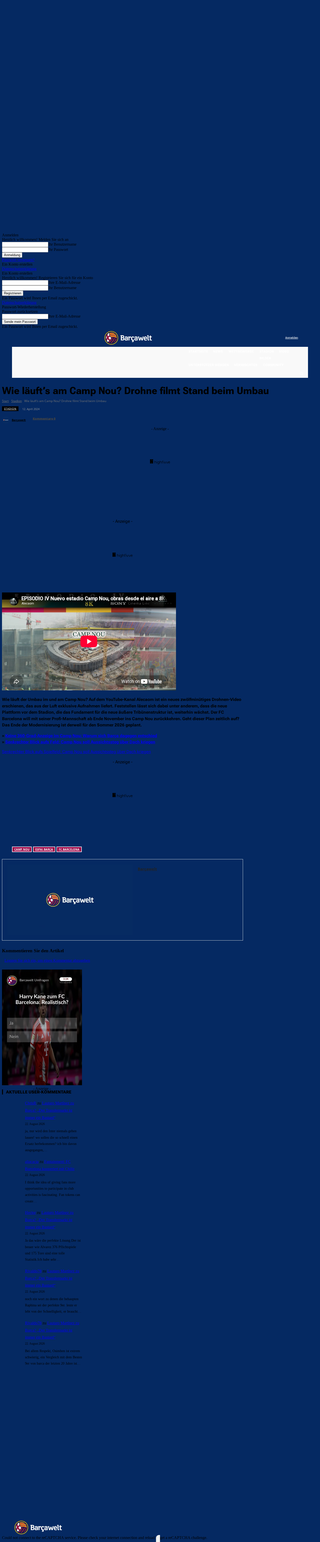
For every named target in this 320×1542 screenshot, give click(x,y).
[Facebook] (251, 338)
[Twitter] (271, 338)
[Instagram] (261, 338)
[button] (301, 373)
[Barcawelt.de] (128, 338)
